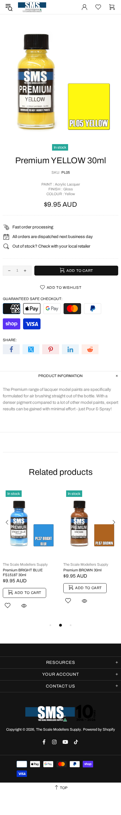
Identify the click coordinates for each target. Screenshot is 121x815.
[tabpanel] (30, 555)
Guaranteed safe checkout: (32, 299)
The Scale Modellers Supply (32, 7)
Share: (10, 340)
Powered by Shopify (99, 730)
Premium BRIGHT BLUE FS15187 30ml (23, 572)
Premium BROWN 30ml (82, 570)
